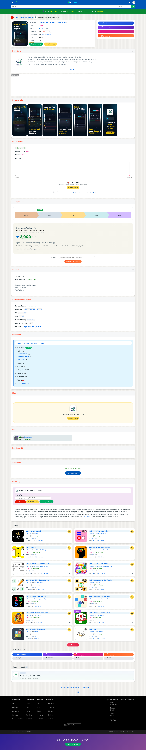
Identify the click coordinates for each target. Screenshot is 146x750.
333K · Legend (43, 573)
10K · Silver (101, 622)
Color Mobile (37, 615)
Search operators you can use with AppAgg (74, 687)
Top (38, 707)
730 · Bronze (39, 557)
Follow (29, 347)
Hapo (98, 582)
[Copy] (133, 51)
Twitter (50, 715)
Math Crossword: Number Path (99, 596)
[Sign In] (133, 2)
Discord (50, 719)
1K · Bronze (101, 573)
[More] (70, 541)
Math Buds (92, 629)
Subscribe (25, 383)
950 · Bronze (39, 540)
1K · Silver (101, 540)
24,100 (85, 11)
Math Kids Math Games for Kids (37, 613)
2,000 (44, 28)
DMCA (29, 731)
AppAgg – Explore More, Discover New (123, 731)
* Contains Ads (20, 148)
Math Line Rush (31, 547)
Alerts (41, 715)
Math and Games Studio (104, 550)
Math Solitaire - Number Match (99, 613)
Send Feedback (17, 719)
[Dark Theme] (130, 2)
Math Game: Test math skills (98, 531)
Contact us (15, 711)
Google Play (35, 44)
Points (28, 711)
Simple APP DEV (101, 533)
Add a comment (47, 34)
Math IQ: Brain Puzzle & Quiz (98, 564)
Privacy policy (23, 731)
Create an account (72, 744)
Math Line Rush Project (41, 550)
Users (28, 703)
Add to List (51, 44)
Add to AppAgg (74, 692)
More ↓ (73, 69)
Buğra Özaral (28, 437)
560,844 (100, 11)
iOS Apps (21, 359)
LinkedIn (51, 707)
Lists (27, 707)
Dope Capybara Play (40, 599)
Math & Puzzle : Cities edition (36, 629)
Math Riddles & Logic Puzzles (36, 596)
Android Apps (23, 354)
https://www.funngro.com (32, 327)
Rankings (29, 715)
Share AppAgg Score (73, 261)
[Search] (133, 6)
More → (74, 645)
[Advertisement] (64, 85)
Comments (29, 719)
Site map (15, 715)
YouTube (51, 703)
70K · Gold (40, 589)
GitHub (50, 711)
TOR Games (100, 615)
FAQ (13, 703)
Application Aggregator (126, 699)
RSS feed (87, 517)
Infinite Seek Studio (102, 599)
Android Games (23, 357)
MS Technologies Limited (104, 566)
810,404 (70, 11)
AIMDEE (36, 631)
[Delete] (26, 667)
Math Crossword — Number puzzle (38, 564)
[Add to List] (69, 531)
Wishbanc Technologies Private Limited (30, 343)
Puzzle (28, 533)
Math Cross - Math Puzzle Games (37, 580)
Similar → (103, 23)
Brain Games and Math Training (100, 547)
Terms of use (15, 731)
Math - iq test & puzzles (34, 531)
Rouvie (36, 533)
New (38, 703)
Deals (39, 711)
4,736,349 (53, 11)
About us (15, 707)
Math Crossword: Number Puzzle (100, 580)
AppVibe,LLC (101, 631)
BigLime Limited (38, 582)
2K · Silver (101, 589)
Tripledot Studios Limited (41, 566)
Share (21, 502)
